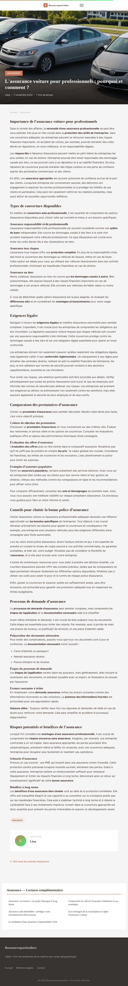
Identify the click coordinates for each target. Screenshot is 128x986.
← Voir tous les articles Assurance (29, 861)
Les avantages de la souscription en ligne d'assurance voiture (88, 913)
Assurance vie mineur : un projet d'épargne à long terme (33, 903)
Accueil (13, 112)
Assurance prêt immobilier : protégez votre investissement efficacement (29, 913)
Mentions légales (24, 967)
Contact (41, 967)
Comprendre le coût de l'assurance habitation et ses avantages (93, 903)
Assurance (13, 73)
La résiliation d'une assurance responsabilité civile (33, 921)
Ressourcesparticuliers (21, 947)
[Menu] (82, 5)
